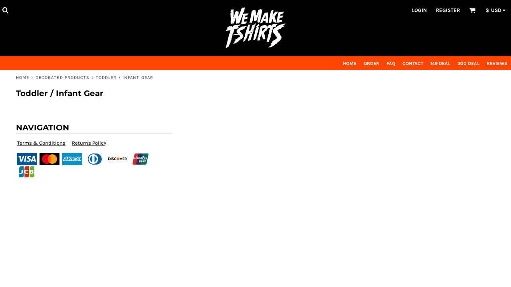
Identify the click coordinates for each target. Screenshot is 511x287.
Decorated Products (63, 77)
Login (419, 10)
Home (22, 77)
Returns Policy (89, 143)
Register (448, 10)
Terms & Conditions (41, 143)
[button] (5, 10)
